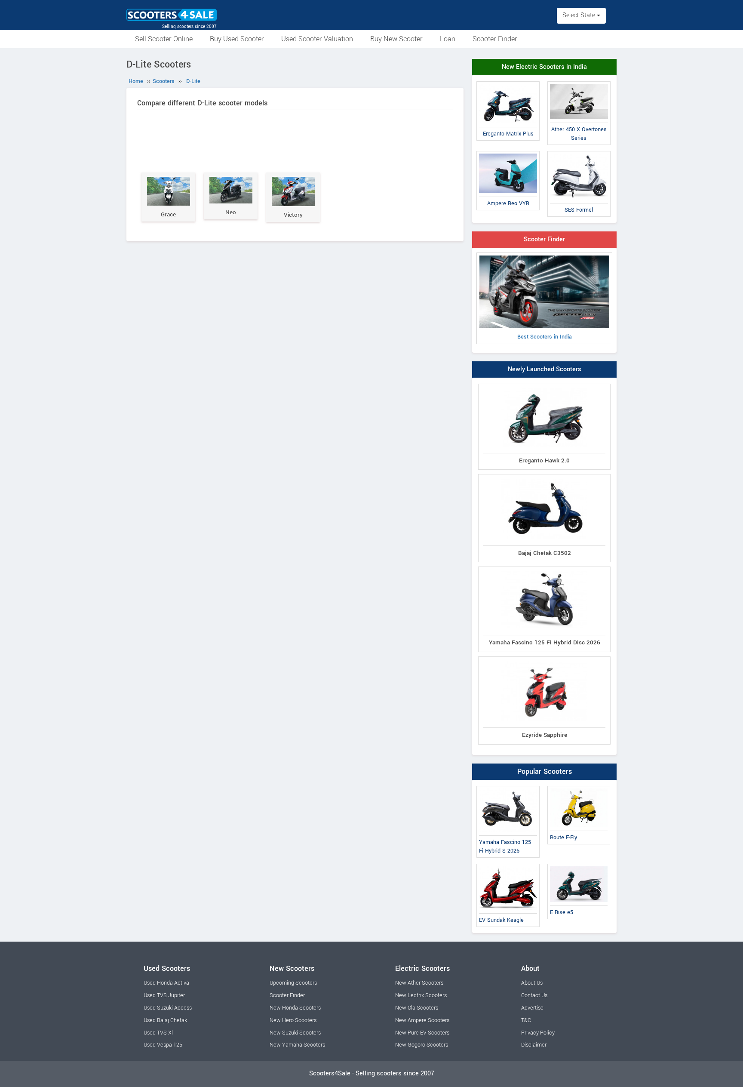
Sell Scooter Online (164, 39)
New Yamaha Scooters (297, 1045)
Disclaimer (534, 1045)
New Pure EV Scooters (422, 1033)
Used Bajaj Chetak (165, 1020)
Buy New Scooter (396, 39)
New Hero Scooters (293, 1020)
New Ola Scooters (416, 1008)
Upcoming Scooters (293, 983)
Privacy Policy (538, 1033)
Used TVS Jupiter (164, 995)
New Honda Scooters (295, 1008)
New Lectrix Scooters (421, 995)
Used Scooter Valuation (317, 39)
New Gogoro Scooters (421, 1045)
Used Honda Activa (166, 983)
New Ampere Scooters (422, 1020)
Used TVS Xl (158, 1033)
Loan (447, 39)
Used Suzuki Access (168, 1008)
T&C (526, 1020)
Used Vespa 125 (163, 1045)
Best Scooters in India (544, 337)
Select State (579, 15)
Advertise (532, 1008)
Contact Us (534, 995)
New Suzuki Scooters (295, 1033)
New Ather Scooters (419, 983)
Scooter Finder (495, 39)
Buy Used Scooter (237, 39)
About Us (532, 983)
